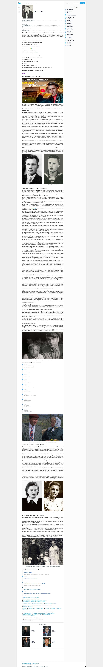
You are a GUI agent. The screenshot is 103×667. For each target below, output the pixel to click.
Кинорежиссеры (31, 608)
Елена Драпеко (69, 18)
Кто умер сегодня (35, 663)
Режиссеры (59, 608)
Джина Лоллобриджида (71, 15)
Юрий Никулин (34, 208)
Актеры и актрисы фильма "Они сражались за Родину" (34, 601)
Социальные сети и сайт (26, 21)
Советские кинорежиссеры (37, 603)
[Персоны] (19, 7)
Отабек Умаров (69, 29)
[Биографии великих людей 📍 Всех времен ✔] (19, 3)
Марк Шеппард (69, 37)
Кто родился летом (27, 613)
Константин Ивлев (70, 40)
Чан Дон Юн (68, 21)
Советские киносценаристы (50, 603)
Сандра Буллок (69, 26)
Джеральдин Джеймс (70, 17)
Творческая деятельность (27, 25)
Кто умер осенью (46, 614)
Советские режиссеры (47, 604)
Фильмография (25, 26)
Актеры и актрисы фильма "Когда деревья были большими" (35, 600)
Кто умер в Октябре (51, 613)
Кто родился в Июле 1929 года (39, 613)
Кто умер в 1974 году (37, 614)
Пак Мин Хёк (69, 23)
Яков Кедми (68, 42)
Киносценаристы (39, 608)
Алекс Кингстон (69, 34)
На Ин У (68, 12)
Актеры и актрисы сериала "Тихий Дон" (31, 597)
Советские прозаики (37, 604)
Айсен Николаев (69, 43)
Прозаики (53, 608)
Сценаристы (25, 609)
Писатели (47, 608)
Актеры (24, 608)
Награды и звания (25, 30)
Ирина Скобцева (69, 32)
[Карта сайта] (19, 12)
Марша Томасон (69, 28)
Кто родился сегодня (26, 663)
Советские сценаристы (27, 606)
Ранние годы (24, 24)
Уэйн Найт (68, 45)
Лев (32, 48)
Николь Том (68, 31)
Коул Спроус (69, 11)
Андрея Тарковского (42, 194)
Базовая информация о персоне (28, 20)
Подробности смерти (26, 29)
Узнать (38, 46)
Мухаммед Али (69, 20)
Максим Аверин (69, 9)
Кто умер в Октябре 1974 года (29, 615)
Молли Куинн (69, 25)
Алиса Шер (68, 14)
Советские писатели (27, 604)
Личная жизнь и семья (26, 27)
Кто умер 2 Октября (27, 614)
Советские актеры (26, 603)
